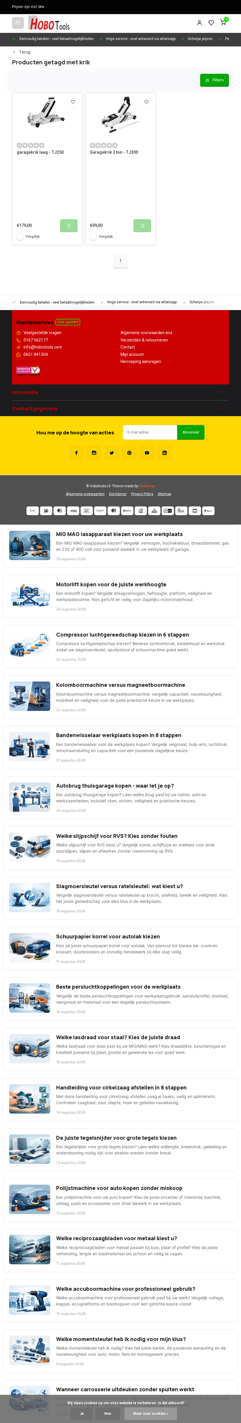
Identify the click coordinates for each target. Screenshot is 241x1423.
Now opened (67, 321)
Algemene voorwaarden (85, 494)
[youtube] (147, 453)
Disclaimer (118, 494)
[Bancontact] (87, 510)
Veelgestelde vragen (42, 333)
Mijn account (132, 355)
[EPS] (181, 510)
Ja (82, 1413)
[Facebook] (76, 453)
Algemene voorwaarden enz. (146, 333)
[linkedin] (164, 453)
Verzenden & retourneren (144, 340)
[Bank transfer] (32, 510)
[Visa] (73, 510)
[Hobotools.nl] (48, 23)
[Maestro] (114, 510)
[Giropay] (168, 510)
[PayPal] (208, 510)
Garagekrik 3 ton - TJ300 (114, 152)
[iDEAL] (46, 510)
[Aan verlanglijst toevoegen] (73, 102)
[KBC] (154, 510)
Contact (127, 347)
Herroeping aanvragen (140, 362)
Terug (24, 52)
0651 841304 (36, 355)
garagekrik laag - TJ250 (40, 152)
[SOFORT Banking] (100, 510)
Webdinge (147, 486)
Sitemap (164, 494)
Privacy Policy (142, 494)
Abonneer (191, 432)
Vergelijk (33, 236)
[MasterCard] (59, 510)
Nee (107, 1413)
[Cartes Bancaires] (195, 510)
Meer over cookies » (150, 1413)
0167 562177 (36, 340)
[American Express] (141, 510)
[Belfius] (127, 510)
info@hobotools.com (43, 347)
